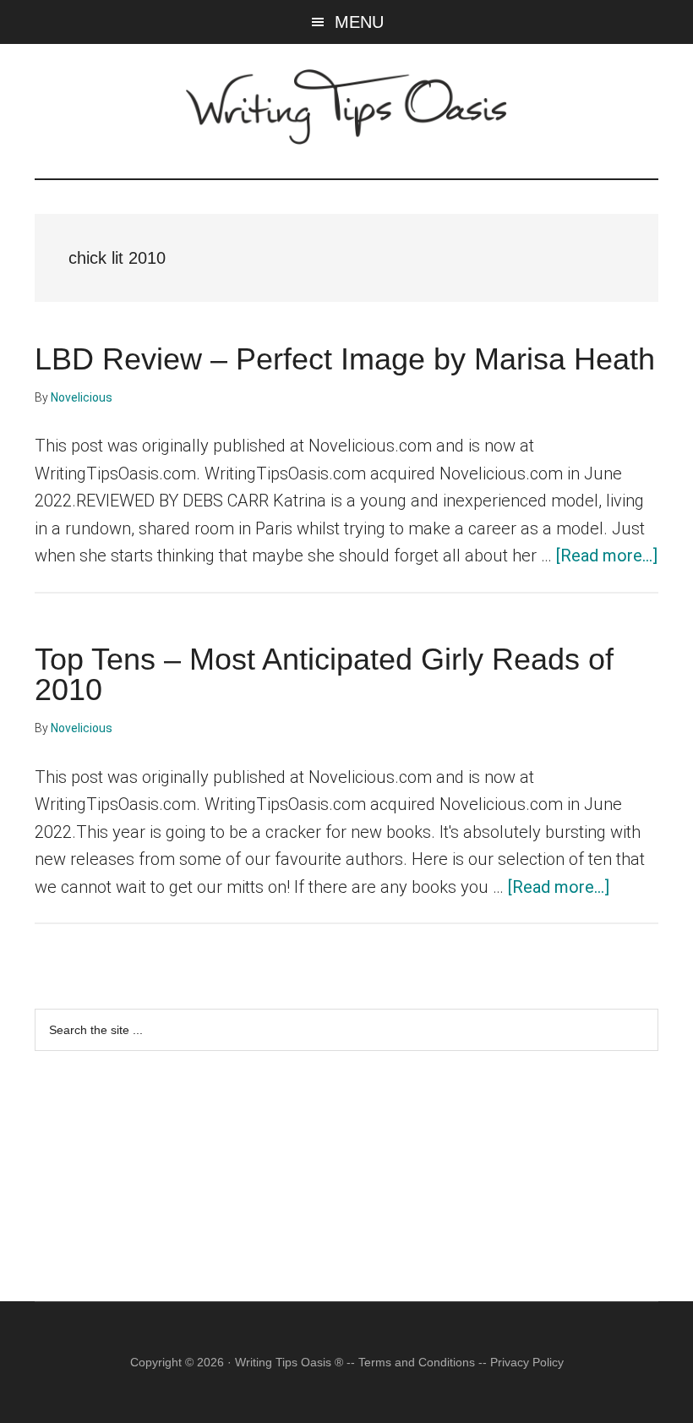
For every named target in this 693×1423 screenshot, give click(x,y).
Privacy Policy (527, 1362)
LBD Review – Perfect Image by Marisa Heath (345, 359)
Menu (359, 22)
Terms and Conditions (416, 1362)
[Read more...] (607, 555)
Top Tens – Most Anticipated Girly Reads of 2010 (324, 674)
